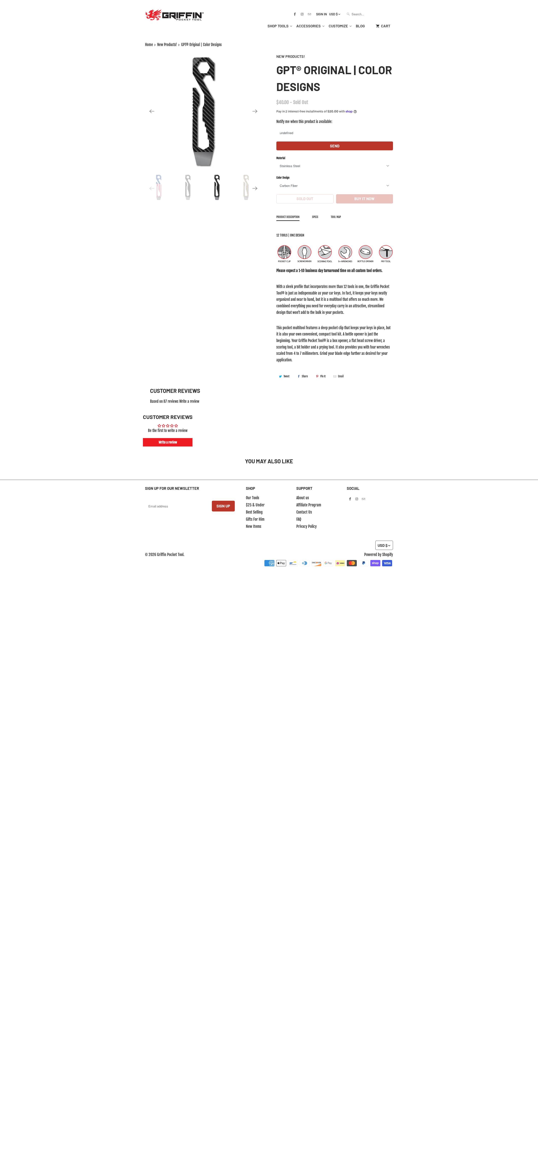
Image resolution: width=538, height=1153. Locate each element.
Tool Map (336, 217)
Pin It (323, 376)
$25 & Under (255, 505)
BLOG (360, 26)
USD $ (333, 14)
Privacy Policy (306, 526)
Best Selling (254, 512)
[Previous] (151, 111)
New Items (253, 526)
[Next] (255, 111)
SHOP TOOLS (278, 26)
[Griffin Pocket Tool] (174, 11)
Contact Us (304, 512)
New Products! (290, 56)
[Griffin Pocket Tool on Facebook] (294, 14)
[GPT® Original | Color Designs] (203, 111)
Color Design (282, 177)
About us (302, 497)
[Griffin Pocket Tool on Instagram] (302, 14)
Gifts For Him (255, 519)
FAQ (298, 519)
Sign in (321, 14)
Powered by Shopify (378, 554)
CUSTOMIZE (338, 26)
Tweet (286, 376)
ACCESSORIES (308, 26)
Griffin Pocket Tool (170, 554)
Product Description (287, 217)
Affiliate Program (308, 505)
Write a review (189, 401)
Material (280, 158)
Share (305, 376)
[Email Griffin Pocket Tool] (309, 14)
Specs (315, 217)
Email (341, 376)
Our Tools (252, 497)
